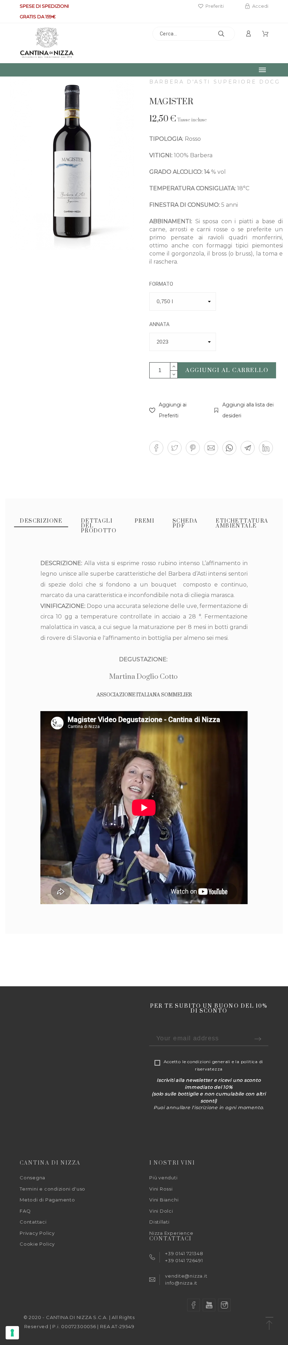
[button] (174, 410)
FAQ (25, 1211)
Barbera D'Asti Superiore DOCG (214, 81)
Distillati (159, 1222)
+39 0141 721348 (184, 1253)
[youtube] (209, 1305)
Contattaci (33, 1222)
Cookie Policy (37, 1244)
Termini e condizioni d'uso (52, 1189)
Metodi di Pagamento (47, 1199)
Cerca (226, 34)
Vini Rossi (161, 1189)
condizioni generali (208, 1061)
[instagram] (224, 1305)
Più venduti (163, 1177)
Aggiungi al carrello (226, 370)
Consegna (32, 1177)
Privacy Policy (37, 1233)
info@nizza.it (181, 1283)
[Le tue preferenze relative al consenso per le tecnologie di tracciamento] (12, 1332)
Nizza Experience (171, 1233)
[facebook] (193, 1305)
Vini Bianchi (163, 1199)
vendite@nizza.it (186, 1276)
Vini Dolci (161, 1211)
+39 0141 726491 (184, 1260)
